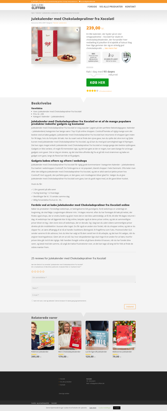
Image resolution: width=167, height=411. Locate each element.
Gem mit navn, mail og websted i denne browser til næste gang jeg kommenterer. (60, 301)
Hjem (32, 13)
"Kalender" (38, 13)
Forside (92, 7)
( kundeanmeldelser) (105, 91)
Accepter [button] (116, 408)
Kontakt (130, 7)
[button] (77, 30)
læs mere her (111, 48)
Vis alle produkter (111, 7)
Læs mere (92, 408)
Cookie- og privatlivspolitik (40, 403)
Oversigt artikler (64, 393)
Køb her (97, 82)
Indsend (130, 306)
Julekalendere (46, 13)
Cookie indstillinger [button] (105, 408)
